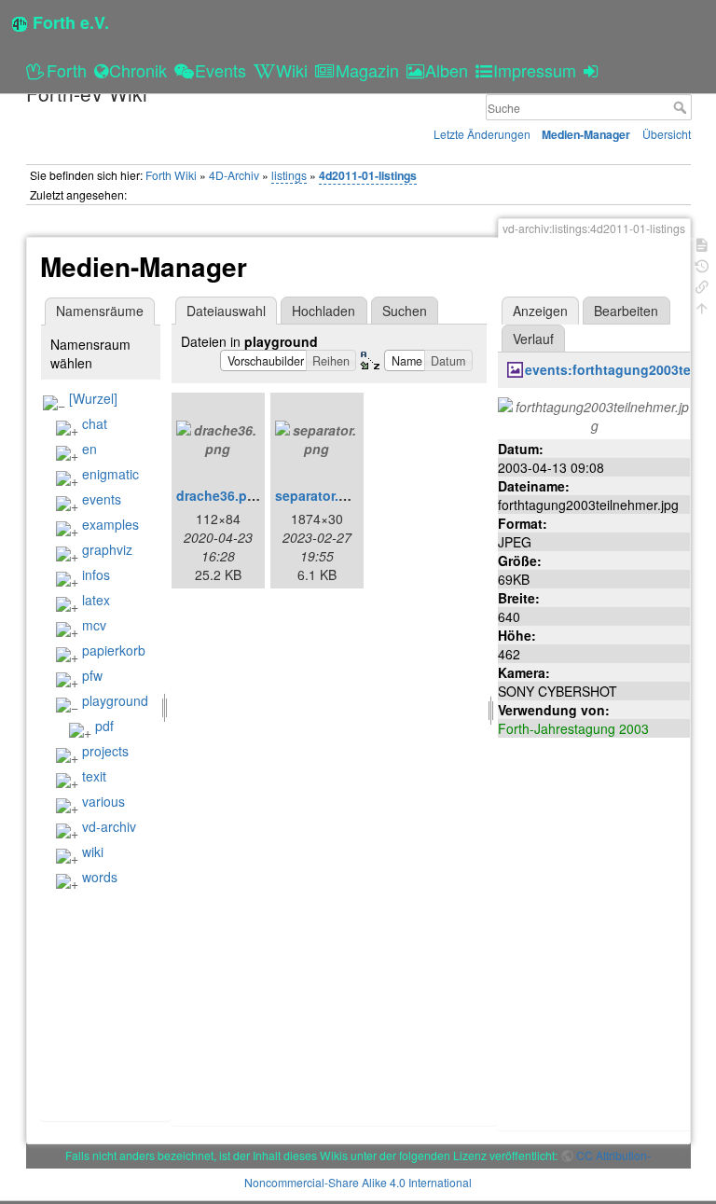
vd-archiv (109, 826)
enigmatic (110, 473)
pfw (92, 675)
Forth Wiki (171, 175)
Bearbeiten (626, 310)
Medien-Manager (586, 134)
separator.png (319, 495)
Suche (682, 107)
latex (96, 599)
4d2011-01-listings (368, 175)
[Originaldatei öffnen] (595, 414)
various (103, 801)
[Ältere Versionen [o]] (702, 264)
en (89, 448)
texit (94, 776)
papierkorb (113, 650)
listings (289, 175)
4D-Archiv (234, 175)
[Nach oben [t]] (702, 306)
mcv (94, 625)
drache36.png (220, 495)
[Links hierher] (702, 285)
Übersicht (666, 134)
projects (105, 750)
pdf (104, 725)
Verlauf (533, 338)
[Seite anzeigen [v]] (702, 243)
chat (94, 423)
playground (115, 700)
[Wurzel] (93, 398)
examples (110, 524)
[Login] (593, 70)
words (99, 876)
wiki (92, 851)
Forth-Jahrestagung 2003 (573, 728)
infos (96, 574)
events (101, 499)
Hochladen (323, 310)
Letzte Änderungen (482, 134)
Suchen (404, 310)
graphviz (107, 549)
